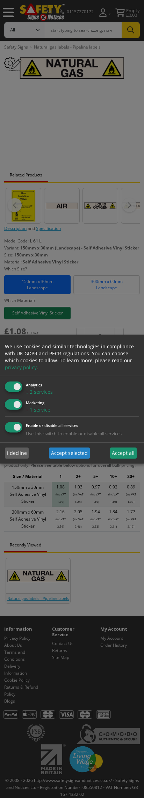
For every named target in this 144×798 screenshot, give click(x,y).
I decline (17, 453)
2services (39, 392)
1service (38, 409)
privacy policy (21, 367)
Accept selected (69, 453)
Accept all (123, 453)
